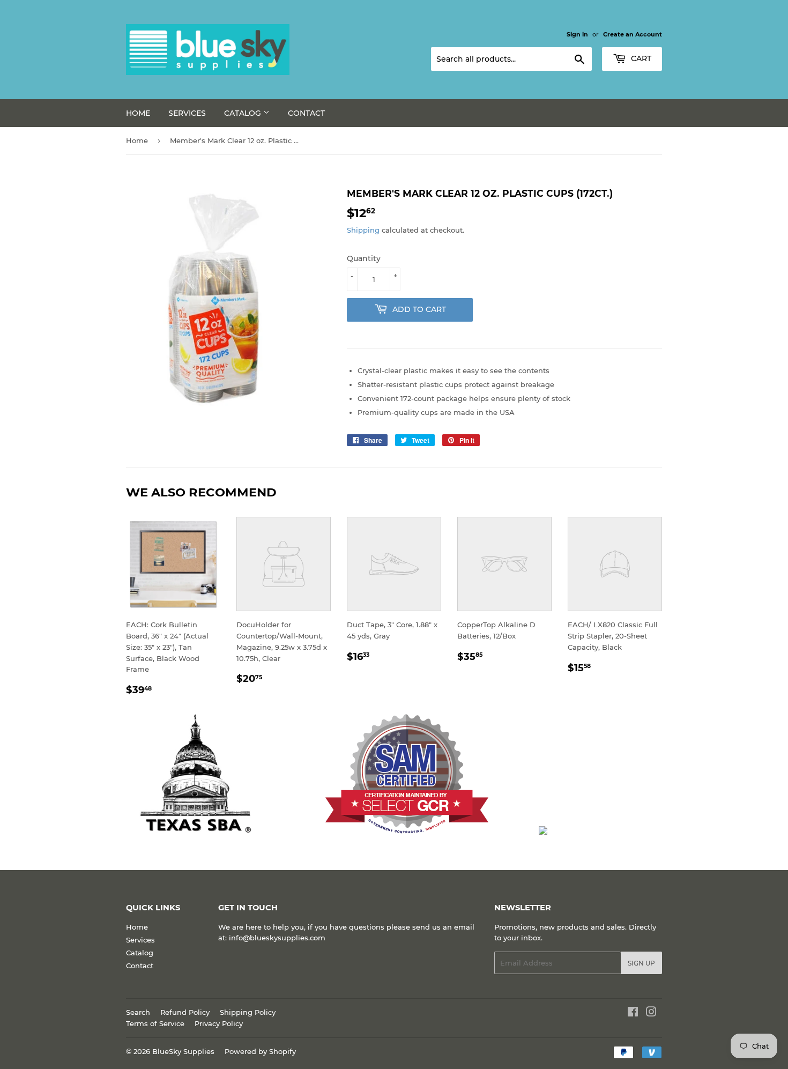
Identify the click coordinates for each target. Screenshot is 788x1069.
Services (187, 113)
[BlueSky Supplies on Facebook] (632, 1013)
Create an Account (632, 34)
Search (138, 1012)
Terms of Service (155, 1023)
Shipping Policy (248, 1012)
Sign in (577, 34)
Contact (306, 113)
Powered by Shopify (260, 1051)
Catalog (243, 113)
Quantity (364, 258)
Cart (640, 58)
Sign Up (641, 963)
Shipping (363, 230)
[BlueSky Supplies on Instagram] (651, 1013)
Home (138, 113)
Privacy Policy (219, 1023)
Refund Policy (185, 1012)
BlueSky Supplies (183, 1051)
